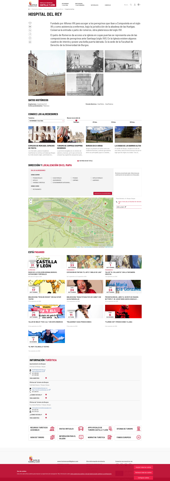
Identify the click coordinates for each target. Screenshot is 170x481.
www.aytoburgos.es (37, 371)
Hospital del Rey (69, 9)
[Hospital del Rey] (46, 73)
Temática (31, 118)
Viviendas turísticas (39, 182)
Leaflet (78, 247)
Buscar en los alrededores (103, 193)
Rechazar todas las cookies (143, 472)
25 (95, 122)
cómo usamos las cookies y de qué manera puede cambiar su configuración (90, 474)
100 (132, 122)
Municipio (76, 122)
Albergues (96, 180)
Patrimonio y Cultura (37, 9)
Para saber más (34, 378)
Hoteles (35, 180)
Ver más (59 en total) (86, 161)
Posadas (75, 178)
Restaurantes (37, 189)
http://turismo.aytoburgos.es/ (40, 390)
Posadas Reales (37, 178)
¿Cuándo (36, 395)
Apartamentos (57, 180)
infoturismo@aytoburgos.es (39, 388)
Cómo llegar (120, 207)
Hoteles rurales (98, 178)
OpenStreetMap (88, 247)
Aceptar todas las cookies (143, 467)
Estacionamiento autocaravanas (62, 182)
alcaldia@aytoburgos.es (39, 369)
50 (113, 122)
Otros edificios (59, 9)
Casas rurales (57, 178)
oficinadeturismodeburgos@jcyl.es (41, 408)
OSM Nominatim (109, 247)
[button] (139, 4)
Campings (75, 180)
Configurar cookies (143, 478)
